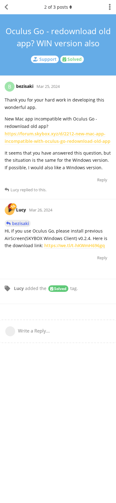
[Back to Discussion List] (6, 7)
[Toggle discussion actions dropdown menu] (110, 7)
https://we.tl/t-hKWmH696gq (74, 245)
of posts (56, 7)
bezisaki (20, 223)
